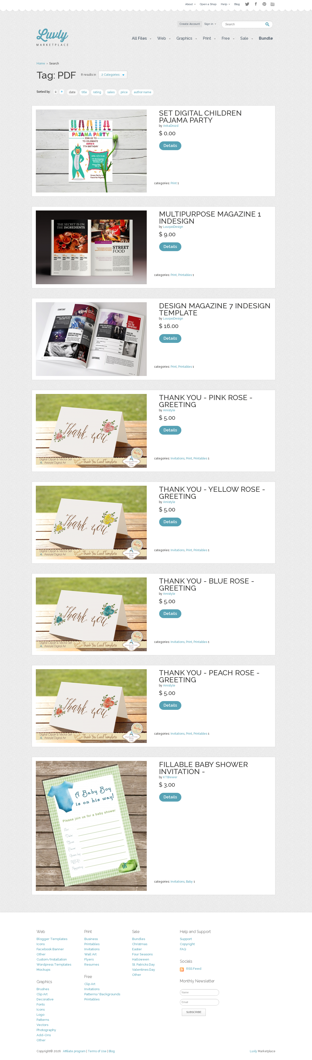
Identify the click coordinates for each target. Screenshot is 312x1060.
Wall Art (90, 954)
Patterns (43, 1020)
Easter (137, 949)
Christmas (139, 944)
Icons (41, 944)
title (84, 92)
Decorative (45, 999)
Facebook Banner (50, 949)
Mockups (43, 969)
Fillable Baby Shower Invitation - (203, 768)
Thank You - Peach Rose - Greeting (209, 676)
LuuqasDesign (173, 226)
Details (170, 145)
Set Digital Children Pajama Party (200, 116)
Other (41, 954)
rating (97, 92)
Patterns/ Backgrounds (102, 994)
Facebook (255, 4)
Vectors (42, 1025)
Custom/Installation (52, 959)
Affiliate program (74, 1051)
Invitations (178, 458)
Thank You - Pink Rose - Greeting (206, 401)
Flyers (89, 959)
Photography (46, 1030)
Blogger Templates (52, 939)
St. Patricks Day (143, 964)
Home (41, 63)
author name (142, 92)
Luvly (253, 1051)
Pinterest (264, 4)
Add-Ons (44, 1035)
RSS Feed (193, 968)
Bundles (138, 939)
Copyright (187, 944)
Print (174, 183)
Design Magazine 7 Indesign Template (215, 309)
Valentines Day (143, 969)
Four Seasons (142, 954)
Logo (40, 1014)
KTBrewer (170, 777)
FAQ (183, 949)
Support (186, 939)
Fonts (41, 1004)
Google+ (273, 4)
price (124, 92)
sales (111, 92)
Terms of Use (97, 1051)
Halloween (140, 959)
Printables (185, 275)
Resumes (91, 964)
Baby (189, 881)
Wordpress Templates (54, 964)
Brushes (43, 989)
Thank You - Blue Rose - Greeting (206, 584)
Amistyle (169, 410)
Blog (112, 1051)
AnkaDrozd (170, 126)
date (72, 92)
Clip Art (42, 994)
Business (91, 939)
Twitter (247, 4)
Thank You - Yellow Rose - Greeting (212, 493)
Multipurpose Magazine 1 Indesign (210, 217)
